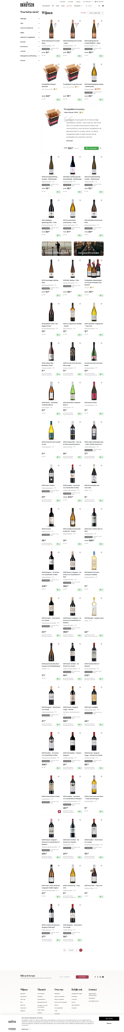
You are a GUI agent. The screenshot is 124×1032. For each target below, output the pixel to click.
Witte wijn (22, 999)
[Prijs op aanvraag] (59, 811)
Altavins (86, 490)
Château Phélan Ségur (90, 710)
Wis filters (83, 13)
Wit (53, 6)
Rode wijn (22, 1005)
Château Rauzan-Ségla (47, 712)
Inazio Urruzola (45, 407)
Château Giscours (46, 930)
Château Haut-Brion (68, 579)
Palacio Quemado (67, 447)
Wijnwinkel (57, 993)
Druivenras (24, 46)
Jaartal (22, 51)
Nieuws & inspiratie (59, 999)
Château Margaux (46, 577)
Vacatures (57, 1013)
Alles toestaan (109, 1018)
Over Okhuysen (87, 1)
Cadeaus (78, 1)
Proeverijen (62, 1)
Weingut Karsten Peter (47, 225)
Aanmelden (82, 977)
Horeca (73, 1002)
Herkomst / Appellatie (27, 37)
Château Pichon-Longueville (49, 623)
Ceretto (86, 620)
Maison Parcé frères (89, 328)
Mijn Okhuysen (100, 1)
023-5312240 (92, 998)
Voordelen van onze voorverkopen (42, 1006)
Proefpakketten (41, 999)
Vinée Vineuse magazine (61, 1002)
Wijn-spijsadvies (76, 1005)
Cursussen (70, 1)
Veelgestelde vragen (77, 993)
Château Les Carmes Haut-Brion (71, 712)
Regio (22, 32)
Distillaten (22, 1011)
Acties (70, 6)
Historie (56, 1005)
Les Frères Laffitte (89, 801)
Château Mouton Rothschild (49, 758)
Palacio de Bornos (67, 328)
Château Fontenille (46, 368)
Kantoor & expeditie (59, 996)
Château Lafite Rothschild (69, 490)
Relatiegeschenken (42, 1002)
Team (56, 1011)
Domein (23, 42)
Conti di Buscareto (89, 405)
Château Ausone (89, 533)
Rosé (57, 6)
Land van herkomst (26, 28)
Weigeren (109, 1023)
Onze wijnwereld (59, 1008)
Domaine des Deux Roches (48, 890)
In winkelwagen (92, 148)
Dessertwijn (23, 1008)
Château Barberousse (90, 447)
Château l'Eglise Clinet (90, 668)
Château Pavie (67, 844)
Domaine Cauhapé (89, 577)
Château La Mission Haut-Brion (49, 847)
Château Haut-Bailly (68, 758)
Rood (62, 6)
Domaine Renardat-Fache (48, 328)
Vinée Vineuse (40, 1010)
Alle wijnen (23, 993)
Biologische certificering (28, 56)
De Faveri (44, 668)
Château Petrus (46, 799)
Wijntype (23, 19)
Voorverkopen (40, 993)
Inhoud (22, 60)
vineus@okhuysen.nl (94, 1001)
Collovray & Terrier (67, 890)
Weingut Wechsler (89, 89)
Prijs (21, 23)
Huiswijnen (40, 996)
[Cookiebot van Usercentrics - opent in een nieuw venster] (12, 1029)
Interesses (74, 1008)
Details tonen (25, 1029)
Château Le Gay (46, 531)
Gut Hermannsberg (46, 45)
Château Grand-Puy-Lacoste (92, 844)
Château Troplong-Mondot (70, 668)
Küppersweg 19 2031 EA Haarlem (93, 994)
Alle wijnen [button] (77, 6)
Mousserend (46, 6)
